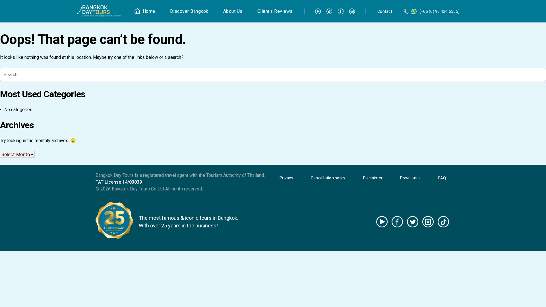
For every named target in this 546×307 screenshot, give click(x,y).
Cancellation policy (328, 178)
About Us (233, 11)
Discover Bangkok (189, 11)
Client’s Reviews (275, 11)
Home (149, 11)
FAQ (442, 178)
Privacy (286, 178)
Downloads (410, 178)
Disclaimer (373, 178)
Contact (384, 11)
